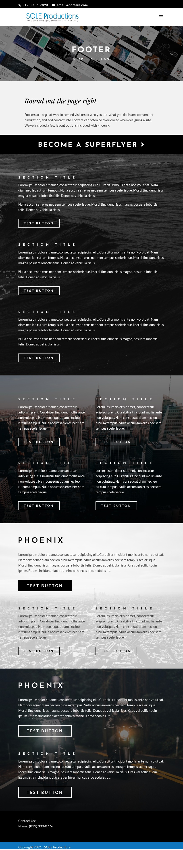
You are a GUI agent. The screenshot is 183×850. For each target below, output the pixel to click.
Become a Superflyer (89, 145)
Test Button (39, 223)
